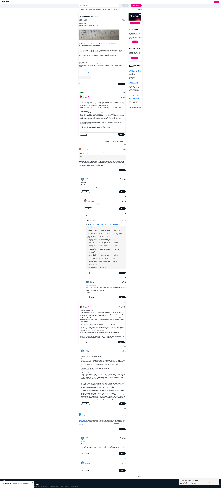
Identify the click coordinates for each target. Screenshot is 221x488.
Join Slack (135, 41)
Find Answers (81, 9)
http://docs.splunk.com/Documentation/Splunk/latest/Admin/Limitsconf (105, 224)
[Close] (32, 482)
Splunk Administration (90, 9)
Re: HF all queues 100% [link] (112, 9)
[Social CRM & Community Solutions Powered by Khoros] (139, 475)
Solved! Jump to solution (86, 13)
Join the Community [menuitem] (19, 1)
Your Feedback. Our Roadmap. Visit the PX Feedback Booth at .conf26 (135, 70)
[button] (124, 14)
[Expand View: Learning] (47, 2)
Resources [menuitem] (52, 1)
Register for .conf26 (134, 22)
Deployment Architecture (101, 9)
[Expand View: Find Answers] (32, 2)
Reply (121, 83)
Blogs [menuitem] (40, 1)
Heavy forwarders (82, 420)
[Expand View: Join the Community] (24, 2)
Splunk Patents (38, 484)
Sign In (216, 1)
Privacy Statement (5, 485)
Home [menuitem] (12, 1)
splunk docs (116, 423)
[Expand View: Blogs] (41, 2)
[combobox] (104, 5)
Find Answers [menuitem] (29, 1)
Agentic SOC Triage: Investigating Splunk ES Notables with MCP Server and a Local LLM (135, 84)
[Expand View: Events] (37, 2)
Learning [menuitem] (45, 1)
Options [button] (139, 9)
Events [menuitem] (35, 1)
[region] (17, 484)
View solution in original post (85, 129)
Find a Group (135, 57)
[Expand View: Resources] (54, 2)
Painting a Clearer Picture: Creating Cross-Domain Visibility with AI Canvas (135, 97)
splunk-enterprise (86, 72)
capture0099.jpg (84, 77)
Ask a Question (136, 5)
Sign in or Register (208, 482)
